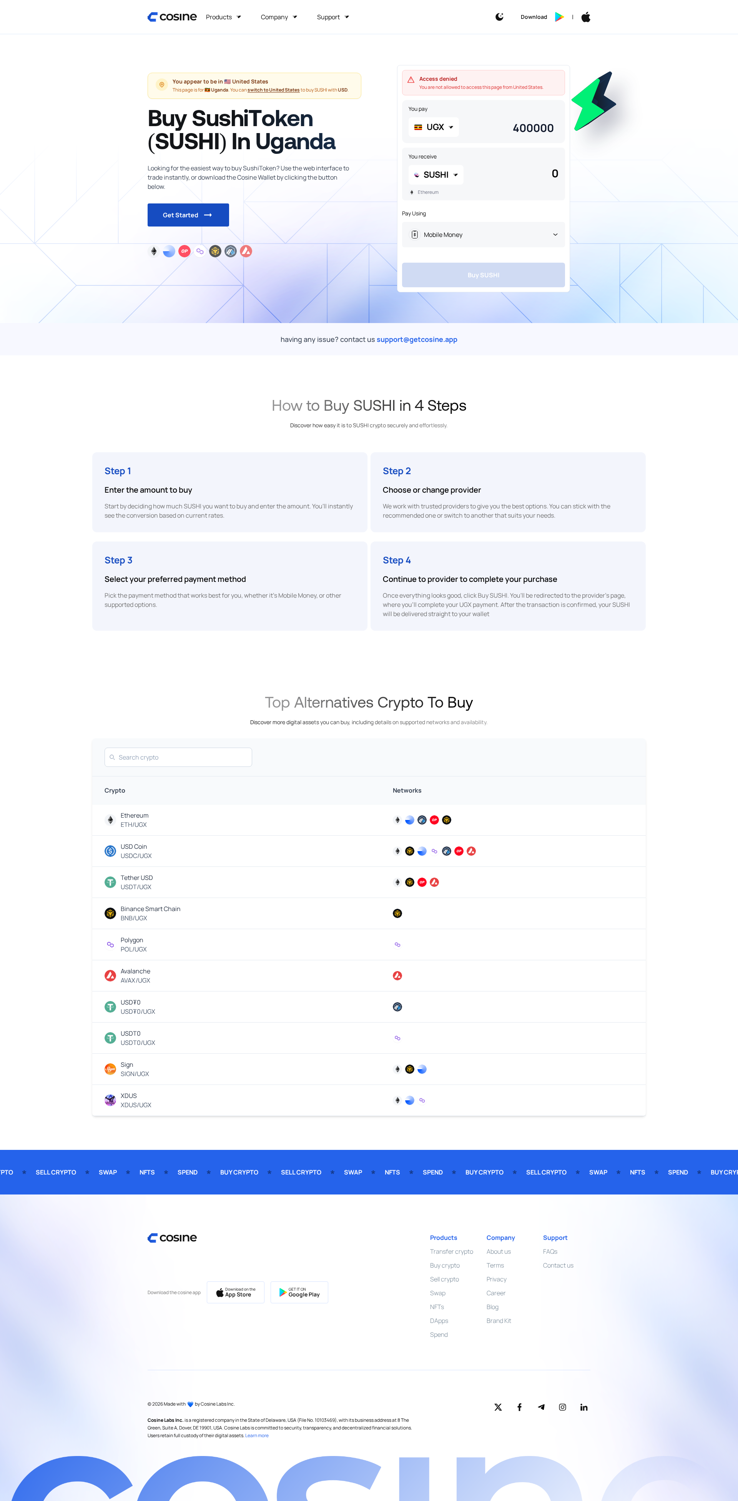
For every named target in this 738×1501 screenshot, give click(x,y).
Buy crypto (445, 1265)
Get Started (180, 215)
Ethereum (135, 815)
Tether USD (137, 877)
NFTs (437, 1307)
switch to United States (274, 90)
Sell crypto (444, 1279)
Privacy (497, 1279)
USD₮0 (131, 1002)
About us (499, 1251)
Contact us (558, 1265)
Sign (127, 1064)
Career (496, 1293)
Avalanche (135, 971)
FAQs (550, 1251)
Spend (439, 1334)
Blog (493, 1307)
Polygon (132, 940)
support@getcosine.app (417, 339)
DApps (439, 1320)
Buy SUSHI (483, 275)
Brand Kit (499, 1320)
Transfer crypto (451, 1251)
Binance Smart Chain (151, 909)
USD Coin (134, 846)
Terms (495, 1265)
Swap (437, 1293)
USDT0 (131, 1033)
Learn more (257, 1435)
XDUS (129, 1095)
